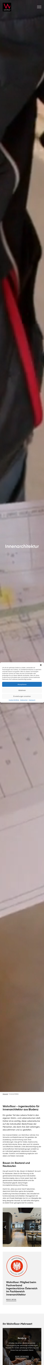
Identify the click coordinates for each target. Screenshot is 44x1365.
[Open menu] (39, 7)
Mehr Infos (11, 1299)
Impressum (32, 700)
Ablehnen (22, 690)
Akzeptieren (22, 684)
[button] (41, 665)
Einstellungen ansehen (22, 696)
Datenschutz (24, 700)
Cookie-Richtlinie (14, 700)
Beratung (22, 1338)
